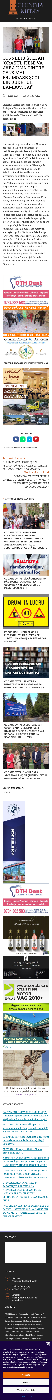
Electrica (40, 1335)
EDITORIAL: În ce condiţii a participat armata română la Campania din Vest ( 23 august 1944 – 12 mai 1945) (25, 1128)
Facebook (10, 1237)
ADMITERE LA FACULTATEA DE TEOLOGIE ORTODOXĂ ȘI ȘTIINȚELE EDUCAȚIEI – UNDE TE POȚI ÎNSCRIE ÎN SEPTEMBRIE (26, 1161)
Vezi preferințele (26, 1390)
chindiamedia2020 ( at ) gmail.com (25, 1298)
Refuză (26, 1382)
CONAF (7, 1331)
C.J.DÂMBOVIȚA (31, 96)
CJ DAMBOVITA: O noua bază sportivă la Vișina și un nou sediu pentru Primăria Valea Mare (25, 775)
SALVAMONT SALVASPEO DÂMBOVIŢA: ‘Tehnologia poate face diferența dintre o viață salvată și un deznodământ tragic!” (25, 1115)
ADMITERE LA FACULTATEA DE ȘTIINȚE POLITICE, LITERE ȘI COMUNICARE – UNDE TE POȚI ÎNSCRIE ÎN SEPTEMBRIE (25, 1174)
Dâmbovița (28, 1331)
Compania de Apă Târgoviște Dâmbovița (28, 1324)
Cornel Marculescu (17, 1331)
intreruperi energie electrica (31, 1338)
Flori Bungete (9, 1338)
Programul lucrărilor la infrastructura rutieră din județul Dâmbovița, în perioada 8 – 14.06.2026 (25, 637)
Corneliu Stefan (30, 447)
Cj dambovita (16, 447)
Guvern (18, 1338)
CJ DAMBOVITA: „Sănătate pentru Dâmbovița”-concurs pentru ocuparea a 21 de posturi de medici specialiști (25, 583)
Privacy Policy (26, 1396)
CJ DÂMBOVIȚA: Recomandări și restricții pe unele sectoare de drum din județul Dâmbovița (26, 1140)
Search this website (14, 787)
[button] (47, 1344)
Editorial (37, 1331)
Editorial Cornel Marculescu (14, 1335)
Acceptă (26, 1374)
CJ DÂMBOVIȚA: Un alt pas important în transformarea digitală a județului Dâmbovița (24, 684)
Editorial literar (30, 1335)
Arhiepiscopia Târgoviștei (13, 1317)
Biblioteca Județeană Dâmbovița (35, 1317)
